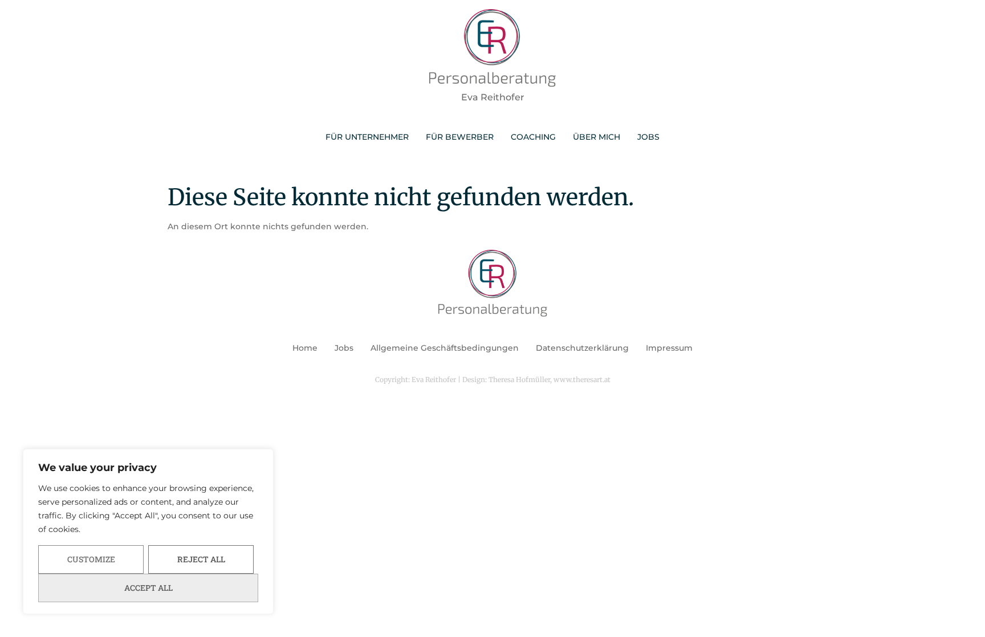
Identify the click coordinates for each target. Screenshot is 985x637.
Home (305, 348)
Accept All (148, 587)
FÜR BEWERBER (460, 137)
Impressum (669, 348)
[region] (148, 531)
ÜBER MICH (596, 137)
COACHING (533, 137)
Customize (91, 559)
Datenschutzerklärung (582, 348)
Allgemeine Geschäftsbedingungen (445, 348)
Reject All (201, 559)
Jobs (344, 348)
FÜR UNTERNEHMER (367, 137)
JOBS (648, 137)
